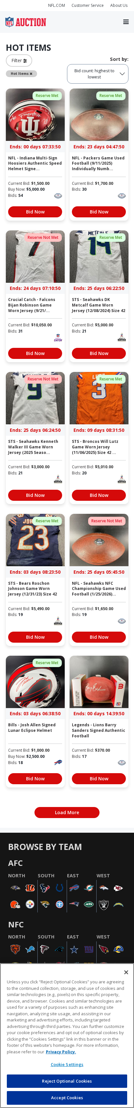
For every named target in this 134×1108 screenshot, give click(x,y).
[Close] (126, 972)
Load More (67, 812)
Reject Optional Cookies (67, 1081)
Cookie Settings (67, 1064)
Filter (17, 60)
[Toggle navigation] (126, 22)
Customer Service (88, 5)
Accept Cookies (67, 1098)
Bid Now (35, 212)
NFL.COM (56, 5)
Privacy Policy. (61, 1052)
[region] (67, 1035)
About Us (118, 5)
